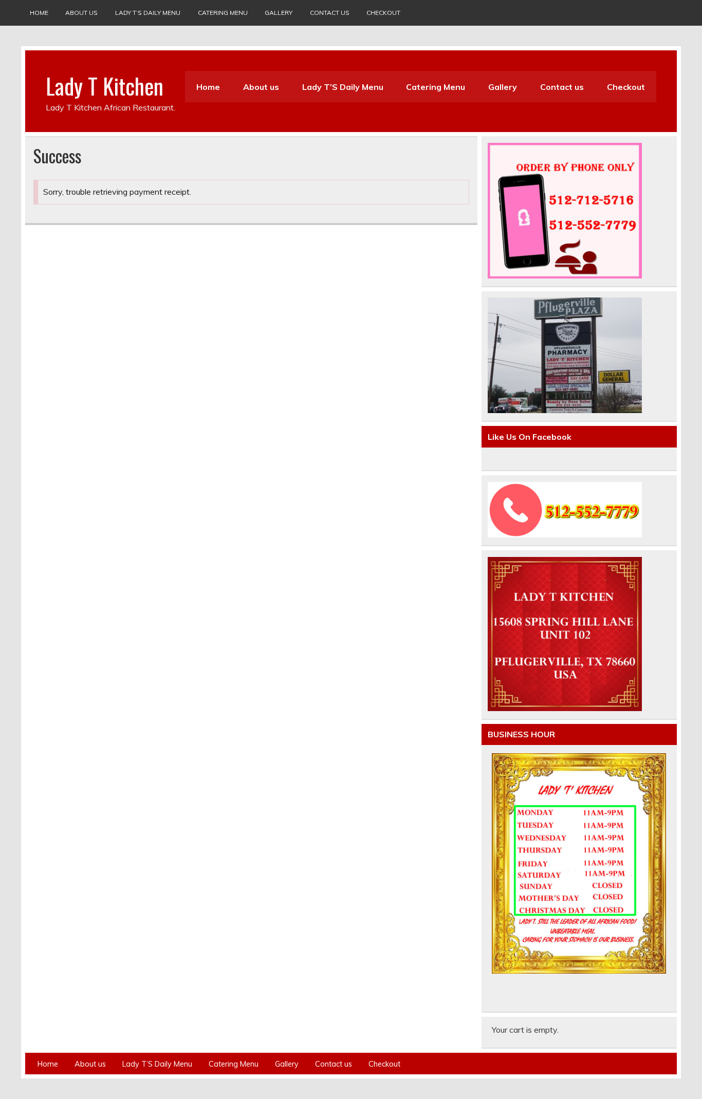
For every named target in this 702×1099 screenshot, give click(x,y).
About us (81, 12)
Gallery (278, 12)
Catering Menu (223, 12)
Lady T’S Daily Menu (147, 12)
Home (39, 12)
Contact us (329, 12)
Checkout (383, 12)
